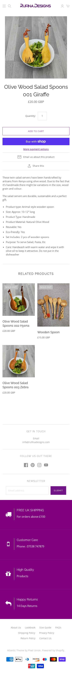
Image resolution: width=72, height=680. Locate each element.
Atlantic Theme (15, 650)
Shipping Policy (26, 632)
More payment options (36, 149)
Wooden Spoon (48, 332)
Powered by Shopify (53, 650)
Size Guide (45, 627)
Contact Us (45, 638)
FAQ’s (58, 627)
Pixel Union (34, 650)
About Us (16, 627)
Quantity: (30, 115)
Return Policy (28, 638)
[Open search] (9, 6)
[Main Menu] (4, 6)
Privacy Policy (46, 632)
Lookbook (30, 627)
